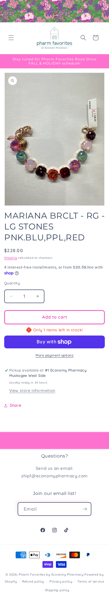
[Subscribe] (85, 509)
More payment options (54, 355)
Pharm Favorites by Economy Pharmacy (51, 574)
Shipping (10, 258)
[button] (11, 38)
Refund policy (33, 581)
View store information (32, 390)
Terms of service (90, 581)
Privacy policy (60, 581)
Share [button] (16, 405)
